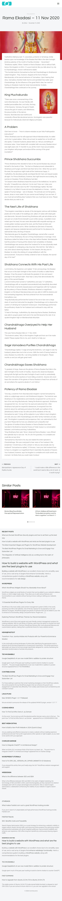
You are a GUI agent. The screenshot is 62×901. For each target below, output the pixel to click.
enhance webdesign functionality (40, 850)
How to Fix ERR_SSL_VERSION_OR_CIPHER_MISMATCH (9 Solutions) (26, 761)
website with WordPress (17, 848)
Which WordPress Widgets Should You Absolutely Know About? (24, 588)
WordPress (7, 583)
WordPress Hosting (8, 838)
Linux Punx (6, 694)
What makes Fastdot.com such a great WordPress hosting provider (25, 805)
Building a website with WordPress (14, 571)
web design (22, 579)
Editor (25, 23)
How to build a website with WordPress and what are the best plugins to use (28, 541)
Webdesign (6, 772)
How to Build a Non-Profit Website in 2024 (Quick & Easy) (22, 727)
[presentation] (15, 499)
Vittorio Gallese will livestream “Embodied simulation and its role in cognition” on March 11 (45, 513)
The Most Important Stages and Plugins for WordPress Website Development (29, 545)
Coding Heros (8, 708)
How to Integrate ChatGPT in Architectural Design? (19, 745)
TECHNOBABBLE (8, 654)
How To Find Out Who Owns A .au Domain (17, 712)
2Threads (6, 801)
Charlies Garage (9, 741)
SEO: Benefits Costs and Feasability (14, 821)
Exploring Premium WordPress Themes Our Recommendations (24, 617)
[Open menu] (58, 3)
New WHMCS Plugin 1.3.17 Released (15, 698)
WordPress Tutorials (11, 757)
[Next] (58, 505)
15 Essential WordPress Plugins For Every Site (18, 602)
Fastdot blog (7, 817)
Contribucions (8, 672)
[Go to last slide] (4, 505)
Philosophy (31, 14)
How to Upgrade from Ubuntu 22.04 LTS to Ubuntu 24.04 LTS (23, 880)
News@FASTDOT (8, 632)
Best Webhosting (9, 723)
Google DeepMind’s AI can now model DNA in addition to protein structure (27, 658)
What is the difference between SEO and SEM (18, 776)
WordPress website (33, 576)
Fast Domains (7, 876)
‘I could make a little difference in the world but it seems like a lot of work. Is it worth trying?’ (46, 469)
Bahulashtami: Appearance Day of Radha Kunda (14, 467)
